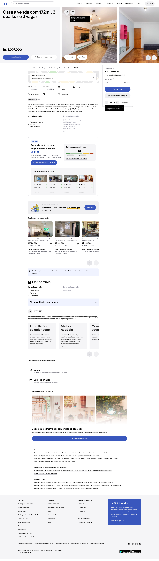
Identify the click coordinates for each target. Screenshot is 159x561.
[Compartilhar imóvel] (66, 12)
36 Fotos (71, 57)
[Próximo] (154, 57)
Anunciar (98, 3)
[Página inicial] (5, 3)
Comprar (88, 3)
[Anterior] (148, 57)
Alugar (78, 3)
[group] (40, 238)
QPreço (108, 3)
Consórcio (119, 3)
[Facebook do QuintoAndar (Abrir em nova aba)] (129, 544)
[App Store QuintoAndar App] (136, 551)
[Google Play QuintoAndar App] (125, 551)
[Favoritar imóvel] (72, 12)
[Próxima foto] (49, 229)
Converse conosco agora (45, 57)
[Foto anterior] (31, 229)
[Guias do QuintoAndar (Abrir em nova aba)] (136, 544)
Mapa (83, 57)
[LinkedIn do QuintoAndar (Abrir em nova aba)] (140, 544)
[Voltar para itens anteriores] (89, 354)
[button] (63, 302)
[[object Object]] (87, 18)
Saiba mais (90, 207)
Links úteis (128, 3)
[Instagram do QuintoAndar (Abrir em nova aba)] (133, 544)
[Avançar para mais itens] (96, 354)
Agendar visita (16, 57)
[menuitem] (79, 3)
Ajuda (138, 3)
